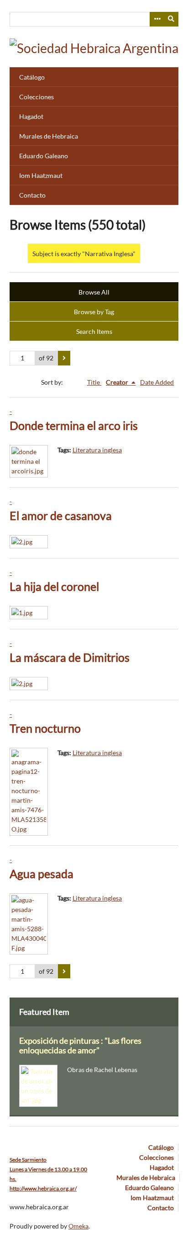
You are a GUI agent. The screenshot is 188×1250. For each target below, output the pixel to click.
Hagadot (31, 116)
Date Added (157, 382)
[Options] (157, 19)
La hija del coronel (54, 586)
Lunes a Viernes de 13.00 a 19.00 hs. (48, 1169)
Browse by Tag (94, 312)
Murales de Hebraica (48, 136)
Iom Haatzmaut (41, 175)
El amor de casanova (61, 515)
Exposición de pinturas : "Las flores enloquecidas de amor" (80, 1045)
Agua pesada (41, 873)
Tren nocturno (45, 728)
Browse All (94, 292)
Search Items (94, 331)
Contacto (32, 195)
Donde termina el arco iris (74, 425)
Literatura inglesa (97, 450)
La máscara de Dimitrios (70, 657)
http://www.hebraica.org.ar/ (43, 1188)
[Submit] (171, 19)
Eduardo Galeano (43, 156)
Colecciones (36, 97)
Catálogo (32, 77)
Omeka (78, 1226)
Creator (118, 382)
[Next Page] (64, 358)
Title (94, 382)
